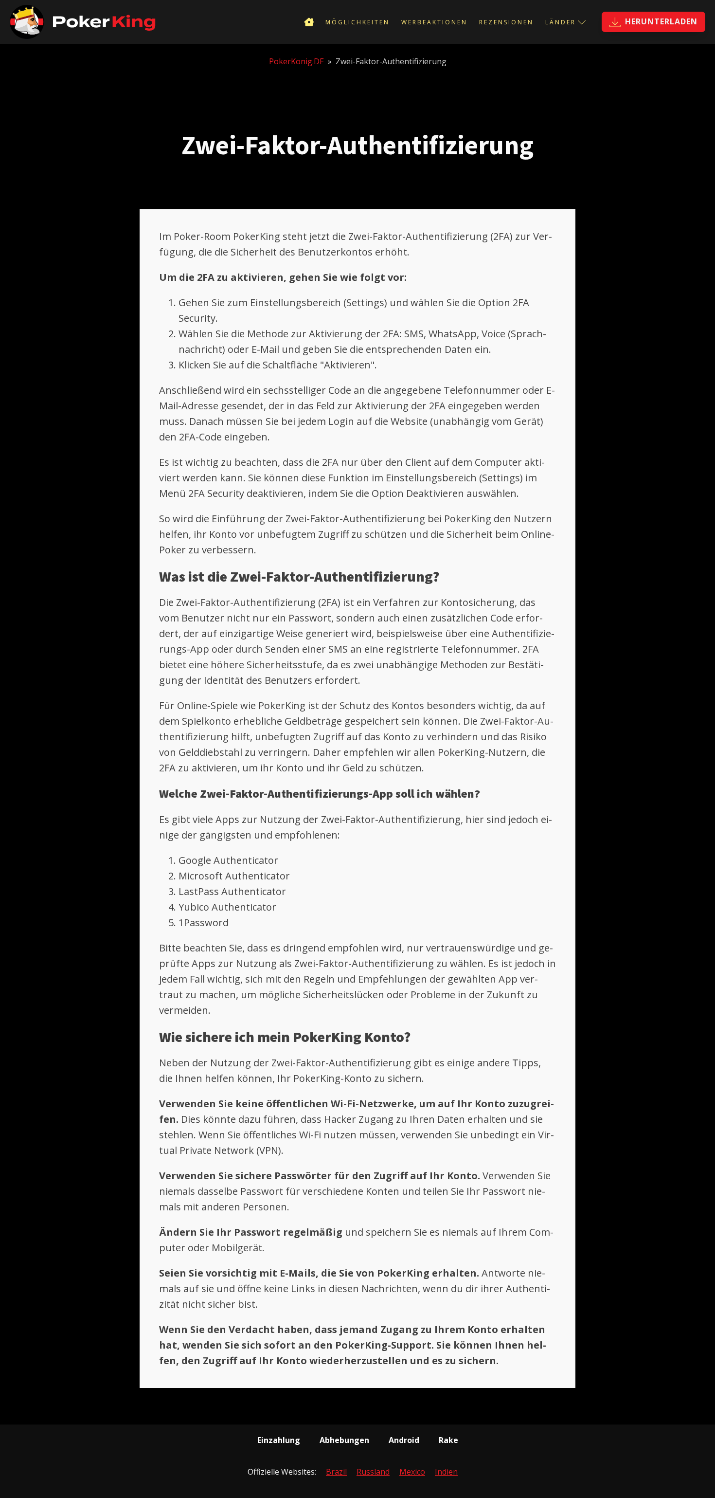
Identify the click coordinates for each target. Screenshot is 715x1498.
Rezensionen (506, 22)
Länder (560, 22)
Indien (446, 1471)
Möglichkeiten (357, 22)
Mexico (412, 1471)
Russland (373, 1471)
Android (404, 1440)
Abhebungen (344, 1440)
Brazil (336, 1471)
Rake (448, 1440)
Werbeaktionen (434, 22)
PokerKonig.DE (296, 61)
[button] (653, 22)
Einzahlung (278, 1440)
